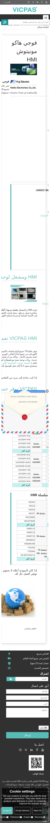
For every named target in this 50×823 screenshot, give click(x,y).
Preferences (15, 817)
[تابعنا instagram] (28, 2)
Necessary (39, 817)
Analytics (27, 817)
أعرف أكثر (26, 451)
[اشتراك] (11, 679)
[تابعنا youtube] (46, 2)
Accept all (7, 811)
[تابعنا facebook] (42, 2)
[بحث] (4, 22)
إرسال (27, 735)
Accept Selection (22, 811)
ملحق (42, 728)
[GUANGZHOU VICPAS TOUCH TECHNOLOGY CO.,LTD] (25, 9)
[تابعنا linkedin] (37, 2)
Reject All (37, 811)
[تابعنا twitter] (33, 2)
